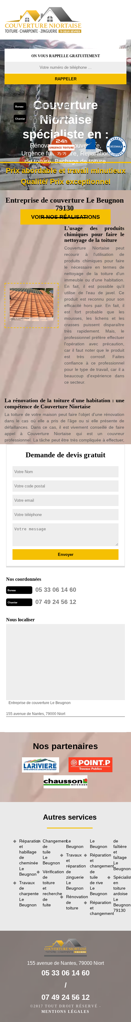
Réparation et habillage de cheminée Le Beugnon (25, 858)
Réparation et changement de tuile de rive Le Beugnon (96, 874)
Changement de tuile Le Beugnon (49, 852)
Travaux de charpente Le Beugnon (25, 893)
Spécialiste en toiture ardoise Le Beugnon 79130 (119, 894)
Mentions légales (65, 1012)
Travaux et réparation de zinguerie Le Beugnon (72, 872)
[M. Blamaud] (43, 20)
